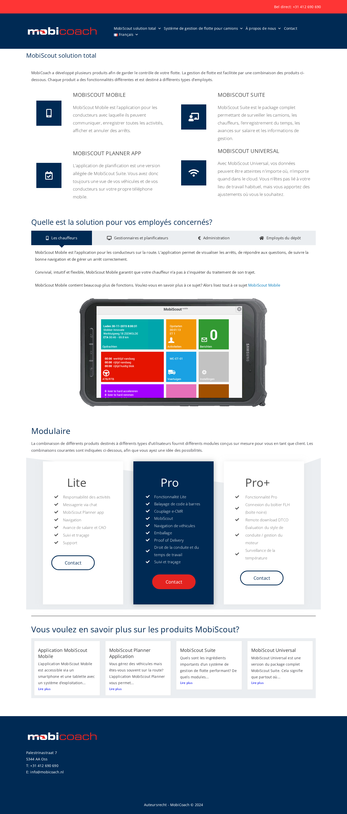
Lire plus (44, 689)
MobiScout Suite (197, 650)
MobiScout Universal (273, 650)
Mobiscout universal (248, 150)
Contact (290, 28)
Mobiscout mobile (99, 94)
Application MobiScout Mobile (62, 653)
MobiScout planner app (107, 153)
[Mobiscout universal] (193, 172)
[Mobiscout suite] (193, 117)
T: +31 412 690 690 (42, 765)
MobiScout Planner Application (130, 653)
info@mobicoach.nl (47, 772)
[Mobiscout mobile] (48, 113)
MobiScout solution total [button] (135, 28)
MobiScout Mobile (264, 285)
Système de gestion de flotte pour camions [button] (201, 28)
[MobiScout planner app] (48, 175)
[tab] (61, 238)
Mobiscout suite (241, 94)
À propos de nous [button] (261, 28)
